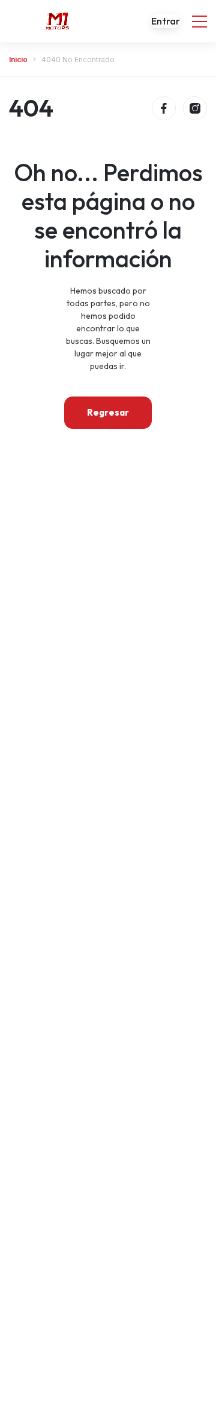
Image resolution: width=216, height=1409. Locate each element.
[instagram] (195, 108)
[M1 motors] (57, 21)
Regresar (108, 412)
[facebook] (164, 108)
